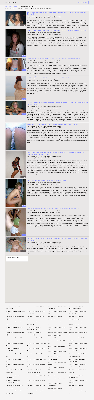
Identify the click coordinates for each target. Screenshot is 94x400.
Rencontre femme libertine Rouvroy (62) (78, 344)
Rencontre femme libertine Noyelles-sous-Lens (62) (76, 323)
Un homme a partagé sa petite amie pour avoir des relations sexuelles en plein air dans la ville (56, 13)
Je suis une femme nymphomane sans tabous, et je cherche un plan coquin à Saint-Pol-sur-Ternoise (57, 103)
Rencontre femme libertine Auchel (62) (15, 334)
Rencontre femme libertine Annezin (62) (15, 318)
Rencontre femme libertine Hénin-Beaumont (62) (36, 392)
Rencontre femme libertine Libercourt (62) (55, 337)
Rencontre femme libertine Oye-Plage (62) (77, 339)
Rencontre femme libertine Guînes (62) (36, 381)
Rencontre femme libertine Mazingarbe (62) (55, 384)
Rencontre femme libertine (12, 6)
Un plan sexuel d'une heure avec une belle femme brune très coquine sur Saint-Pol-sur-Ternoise (57, 239)
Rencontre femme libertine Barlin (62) (14, 344)
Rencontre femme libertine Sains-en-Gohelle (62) (78, 350)
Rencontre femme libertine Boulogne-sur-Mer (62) (13, 381)
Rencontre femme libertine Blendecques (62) (13, 376)
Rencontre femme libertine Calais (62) (35, 307)
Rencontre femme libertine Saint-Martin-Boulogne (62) (77, 365)
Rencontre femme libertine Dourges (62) (36, 360)
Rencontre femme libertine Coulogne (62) (34, 323)
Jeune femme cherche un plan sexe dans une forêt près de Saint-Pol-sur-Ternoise (57, 30)
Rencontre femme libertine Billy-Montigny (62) (14, 371)
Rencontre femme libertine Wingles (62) (78, 392)
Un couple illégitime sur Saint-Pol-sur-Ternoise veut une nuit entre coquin (53, 59)
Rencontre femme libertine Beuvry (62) (15, 365)
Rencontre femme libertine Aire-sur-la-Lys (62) (15, 312)
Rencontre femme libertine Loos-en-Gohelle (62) (57, 363)
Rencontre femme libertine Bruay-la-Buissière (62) (15, 387)
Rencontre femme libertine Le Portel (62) (57, 323)
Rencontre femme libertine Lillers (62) (56, 347)
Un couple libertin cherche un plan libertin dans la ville (46, 180)
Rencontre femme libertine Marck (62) (56, 368)
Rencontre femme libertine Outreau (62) (78, 334)
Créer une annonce (82, 2)
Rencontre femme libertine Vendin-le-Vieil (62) (78, 381)
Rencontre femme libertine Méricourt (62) (55, 390)
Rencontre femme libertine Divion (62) (35, 355)
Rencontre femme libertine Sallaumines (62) (76, 376)
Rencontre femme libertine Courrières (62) (34, 334)
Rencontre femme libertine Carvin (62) (36, 318)
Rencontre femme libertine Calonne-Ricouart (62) (36, 312)
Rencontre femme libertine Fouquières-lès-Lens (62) (34, 371)
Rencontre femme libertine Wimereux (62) (76, 387)
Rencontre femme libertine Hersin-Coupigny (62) (57, 307)
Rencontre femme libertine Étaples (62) (36, 365)
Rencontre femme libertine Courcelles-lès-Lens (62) (34, 328)
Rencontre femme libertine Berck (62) (14, 355)
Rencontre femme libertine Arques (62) (15, 323)
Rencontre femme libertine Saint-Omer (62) (77, 371)
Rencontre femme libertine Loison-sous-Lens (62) (57, 353)
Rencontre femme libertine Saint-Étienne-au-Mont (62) (77, 355)
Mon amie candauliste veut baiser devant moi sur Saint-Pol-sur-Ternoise (53, 209)
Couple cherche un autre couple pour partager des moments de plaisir (52, 124)
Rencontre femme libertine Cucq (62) (35, 339)
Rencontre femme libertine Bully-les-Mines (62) (14, 392)
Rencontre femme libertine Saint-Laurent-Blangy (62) (77, 360)
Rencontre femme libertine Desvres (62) (36, 350)
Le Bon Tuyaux (10, 2)
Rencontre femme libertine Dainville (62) (36, 344)
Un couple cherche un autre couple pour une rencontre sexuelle (50, 77)
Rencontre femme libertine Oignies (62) (78, 328)
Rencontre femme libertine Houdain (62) (57, 312)
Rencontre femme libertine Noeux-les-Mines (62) (78, 312)
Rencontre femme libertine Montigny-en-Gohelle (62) (76, 307)
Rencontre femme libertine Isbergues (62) (55, 318)
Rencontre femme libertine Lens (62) (57, 332)
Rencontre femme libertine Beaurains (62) (13, 350)
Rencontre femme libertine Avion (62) (14, 339)
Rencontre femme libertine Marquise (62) (57, 379)
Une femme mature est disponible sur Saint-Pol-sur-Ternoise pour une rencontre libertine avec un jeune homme (56, 153)
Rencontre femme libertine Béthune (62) (15, 360)
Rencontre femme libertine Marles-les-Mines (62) (57, 374)
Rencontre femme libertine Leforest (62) (57, 328)
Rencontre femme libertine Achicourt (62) (13, 307)
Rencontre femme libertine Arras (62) (14, 328)
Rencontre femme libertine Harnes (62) (36, 387)
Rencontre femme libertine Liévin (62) (56, 342)
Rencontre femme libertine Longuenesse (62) (55, 358)
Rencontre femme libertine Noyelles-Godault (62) (76, 318)
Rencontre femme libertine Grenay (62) (36, 376)
